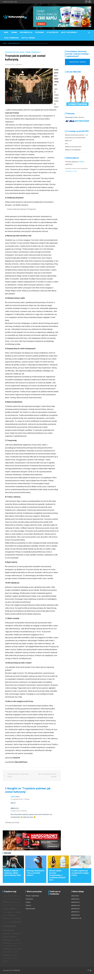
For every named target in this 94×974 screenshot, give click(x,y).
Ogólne (21, 52)
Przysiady (14, 946)
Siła (14, 949)
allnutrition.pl (75, 899)
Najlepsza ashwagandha (73, 150)
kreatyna (11, 915)
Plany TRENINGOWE (11, 38)
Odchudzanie (9, 930)
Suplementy (16, 952)
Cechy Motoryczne (12, 52)
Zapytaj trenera (28, 38)
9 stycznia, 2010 (9, 64)
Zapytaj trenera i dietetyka (77, 62)
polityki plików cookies (71, 171)
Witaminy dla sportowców (73, 147)
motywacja (16, 922)
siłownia (18, 949)
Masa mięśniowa (6, 922)
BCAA (12, 898)
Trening (14, 32)
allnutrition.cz (75, 902)
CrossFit (6, 909)
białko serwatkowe (15, 902)
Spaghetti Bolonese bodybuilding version (18, 775)
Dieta (12, 908)
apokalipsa (19, 64)
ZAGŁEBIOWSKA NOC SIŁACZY (10, 958)
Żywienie (5, 961)
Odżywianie (39, 32)
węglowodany (14, 955)
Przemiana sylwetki (7, 946)
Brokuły (7, 905)
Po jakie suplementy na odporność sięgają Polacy (80, 873)
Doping (28, 902)
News (6, 32)
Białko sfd (68, 140)
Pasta (14, 940)
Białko (6, 902)
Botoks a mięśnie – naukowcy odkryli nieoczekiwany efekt (12, 873)
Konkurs (5, 915)
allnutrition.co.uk (76, 918)
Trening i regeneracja (32, 52)
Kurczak (13, 918)
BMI (4, 905)
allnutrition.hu (75, 909)
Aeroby (5, 896)
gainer (9, 912)
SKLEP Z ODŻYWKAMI (68, 32)
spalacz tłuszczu (78, 117)
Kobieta (18, 912)
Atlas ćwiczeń (52, 32)
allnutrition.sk (75, 905)
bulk (11, 905)
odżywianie (7, 933)
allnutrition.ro (75, 912)
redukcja (6, 949)
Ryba (11, 949)
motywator (9, 926)
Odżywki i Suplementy (10, 938)
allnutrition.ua (75, 915)
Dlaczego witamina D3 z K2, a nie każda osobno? (35, 873)
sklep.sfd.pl (75, 896)
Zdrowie (28, 905)
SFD (66, 144)
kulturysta (6, 918)
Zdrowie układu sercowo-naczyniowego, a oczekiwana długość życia (57, 875)
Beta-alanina (17, 898)
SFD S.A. (17, 970)
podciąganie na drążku (16, 943)
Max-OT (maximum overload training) (47, 775)
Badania (9, 898)
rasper (13, 796)
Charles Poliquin (16, 905)
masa (18, 918)
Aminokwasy (12, 896)
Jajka (13, 912)
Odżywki (81, 162)
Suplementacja (26, 32)
